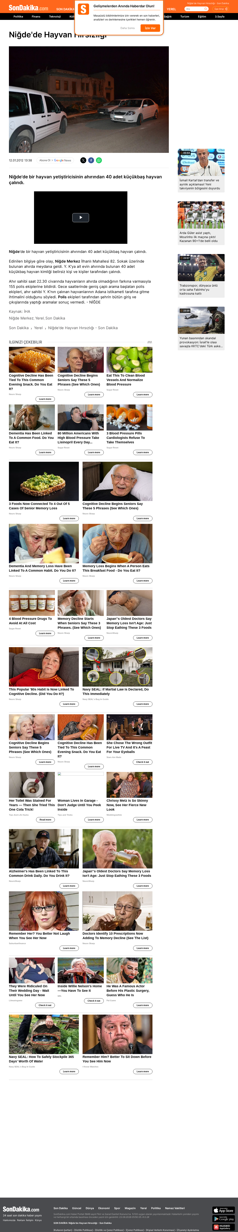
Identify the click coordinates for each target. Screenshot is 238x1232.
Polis (62, 297)
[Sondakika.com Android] (223, 1218)
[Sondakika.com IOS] (223, 1210)
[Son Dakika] (28, 8)
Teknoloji (55, 16)
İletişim (29, 1220)
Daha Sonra (127, 28)
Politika (18, 16)
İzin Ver (150, 28)
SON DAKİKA (65, 9)
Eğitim (202, 16)
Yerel (143, 1208)
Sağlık (168, 16)
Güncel (76, 1208)
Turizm (184, 16)
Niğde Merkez (67, 261)
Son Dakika (61, 1208)
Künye (38, 1220)
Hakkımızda (9, 1220)
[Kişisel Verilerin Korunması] (160, 1230)
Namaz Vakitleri (175, 1208)
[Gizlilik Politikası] (83, 1230)
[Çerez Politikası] (135, 1230)
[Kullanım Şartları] (63, 1230)
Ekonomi (104, 1208)
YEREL (171, 9)
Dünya (90, 1208)
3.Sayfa (219, 16)
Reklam (21, 1220)
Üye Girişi (219, 9)
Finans (36, 16)
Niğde (14, 251)
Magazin (130, 1208)
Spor (117, 1208)
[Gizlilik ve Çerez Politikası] (109, 1230)
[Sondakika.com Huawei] (223, 1227)
